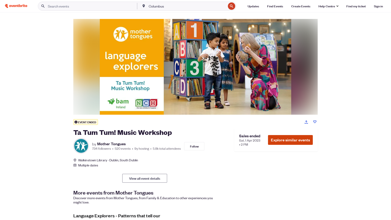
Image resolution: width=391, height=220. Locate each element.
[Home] (16, 6)
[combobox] (187, 6)
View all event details (144, 178)
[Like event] (315, 122)
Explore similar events (290, 139)
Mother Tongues (111, 144)
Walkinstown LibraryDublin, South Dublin (108, 160)
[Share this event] (306, 122)
